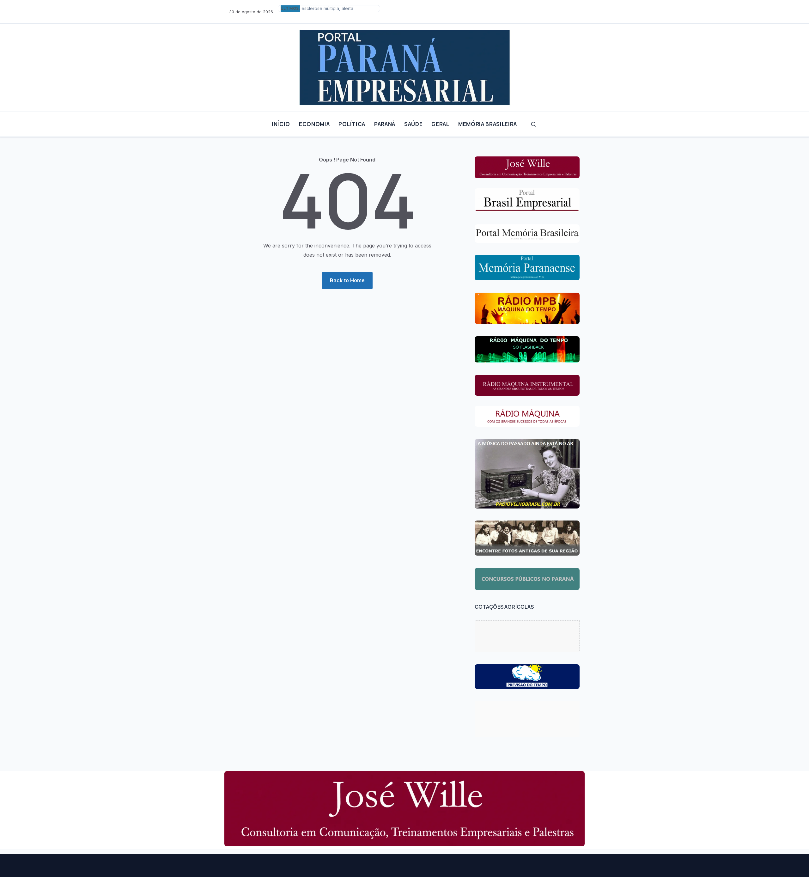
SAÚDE (413, 124)
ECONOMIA (314, 124)
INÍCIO (281, 124)
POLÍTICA (351, 124)
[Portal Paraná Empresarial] (404, 65)
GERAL (440, 124)
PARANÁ (384, 124)
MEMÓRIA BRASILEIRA (487, 124)
